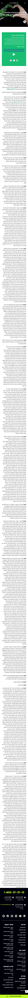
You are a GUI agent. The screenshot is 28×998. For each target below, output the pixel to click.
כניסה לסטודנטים (21, 935)
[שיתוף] (24, 21)
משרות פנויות (22, 930)
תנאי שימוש (23, 937)
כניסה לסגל (23, 932)
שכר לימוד (23, 990)
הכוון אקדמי (23, 985)
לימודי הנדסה (17, 102)
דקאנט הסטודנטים (21, 988)
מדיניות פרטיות (22, 942)
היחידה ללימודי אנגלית (7, 984)
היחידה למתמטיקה (8, 987)
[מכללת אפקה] (13, 3)
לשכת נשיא (23, 927)
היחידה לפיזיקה (9, 982)
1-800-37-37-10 (14, 892)
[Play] (14, 54)
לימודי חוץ (10, 977)
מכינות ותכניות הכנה (8, 979)
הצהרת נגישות (22, 940)
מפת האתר (23, 945)
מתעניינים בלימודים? (16, 996)
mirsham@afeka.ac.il (5, 904)
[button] (26, 991)
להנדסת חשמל (11, 89)
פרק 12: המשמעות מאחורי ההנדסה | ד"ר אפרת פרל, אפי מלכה (14, 15)
